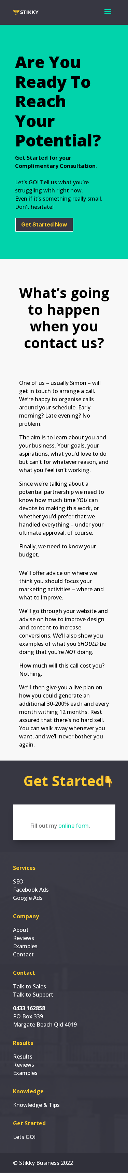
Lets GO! (24, 1137)
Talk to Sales (29, 986)
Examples (25, 946)
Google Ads (28, 898)
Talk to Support (33, 994)
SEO (18, 881)
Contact (23, 954)
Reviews (23, 938)
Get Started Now (44, 224)
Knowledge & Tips (36, 1105)
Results (22, 1056)
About (21, 930)
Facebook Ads (31, 889)
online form (73, 825)
